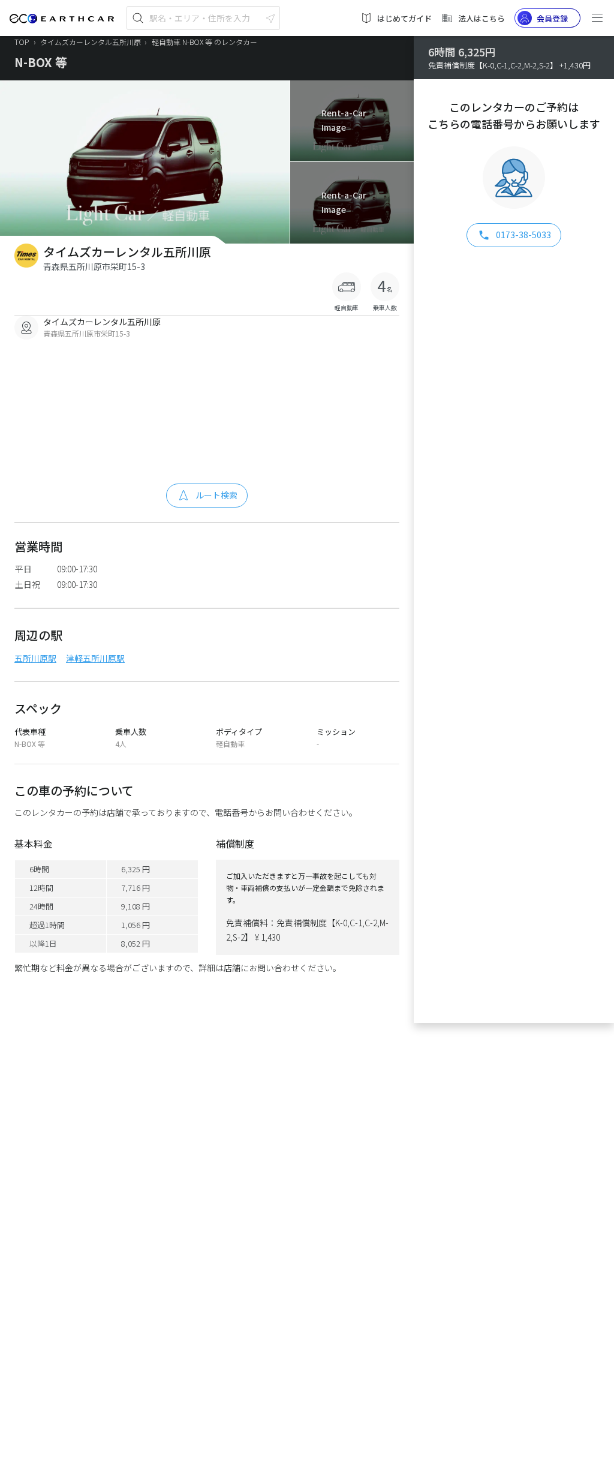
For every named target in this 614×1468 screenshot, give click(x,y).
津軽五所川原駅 (95, 658)
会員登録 (552, 18)
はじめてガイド (404, 18)
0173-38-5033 (523, 235)
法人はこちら (481, 18)
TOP (21, 42)
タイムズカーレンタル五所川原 (91, 42)
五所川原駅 (35, 658)
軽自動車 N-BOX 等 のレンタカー (204, 42)
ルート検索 (216, 495)
